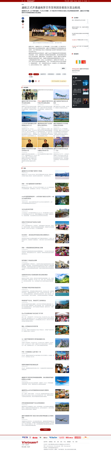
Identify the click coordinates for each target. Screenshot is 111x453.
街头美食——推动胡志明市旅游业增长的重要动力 (35, 235)
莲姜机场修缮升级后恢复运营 (30, 364)
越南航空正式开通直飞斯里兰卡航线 (32, 171)
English (71, 0)
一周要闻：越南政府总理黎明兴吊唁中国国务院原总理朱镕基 (77, 91)
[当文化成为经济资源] (62, 213)
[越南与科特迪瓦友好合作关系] (80, 61)
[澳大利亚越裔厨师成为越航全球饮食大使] (45, 142)
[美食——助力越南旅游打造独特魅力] (62, 187)
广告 (73, 441)
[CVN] (61, 437)
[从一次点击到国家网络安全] (85, 83)
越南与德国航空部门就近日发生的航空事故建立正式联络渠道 (37, 416)
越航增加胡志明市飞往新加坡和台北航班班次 (45, 124)
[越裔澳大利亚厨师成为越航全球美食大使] (29, 142)
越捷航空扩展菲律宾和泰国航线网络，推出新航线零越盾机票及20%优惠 (37, 378)
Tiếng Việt (67, 0)
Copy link (23, 27)
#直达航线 (58, 74)
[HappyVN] (85, 437)
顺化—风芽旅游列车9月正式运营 (78, 20)
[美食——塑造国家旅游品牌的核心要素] (62, 251)
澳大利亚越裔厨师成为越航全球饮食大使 (45, 149)
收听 (76, 84)
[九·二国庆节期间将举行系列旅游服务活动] (62, 342)
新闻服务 (69, 441)
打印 (23, 24)
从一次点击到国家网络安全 (77, 81)
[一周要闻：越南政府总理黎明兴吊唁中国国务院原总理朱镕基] (85, 91)
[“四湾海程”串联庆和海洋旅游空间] (62, 291)
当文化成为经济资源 (27, 209)
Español (79, 0)
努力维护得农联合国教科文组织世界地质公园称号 (80, 34)
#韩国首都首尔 (51, 74)
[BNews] (40, 437)
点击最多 (76, 17)
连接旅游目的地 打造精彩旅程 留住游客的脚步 (35, 274)
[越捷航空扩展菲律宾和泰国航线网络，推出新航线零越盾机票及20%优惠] (62, 381)
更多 (25, 168)
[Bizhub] (45, 437)
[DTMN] (69, 437)
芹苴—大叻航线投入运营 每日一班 (31, 352)
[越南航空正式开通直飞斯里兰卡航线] (62, 174)
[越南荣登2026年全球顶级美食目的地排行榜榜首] (62, 394)
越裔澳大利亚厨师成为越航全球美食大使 (29, 149)
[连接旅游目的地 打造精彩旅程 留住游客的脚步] (62, 278)
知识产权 (45, 441)
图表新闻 (76, 54)
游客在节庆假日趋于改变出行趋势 (31, 222)
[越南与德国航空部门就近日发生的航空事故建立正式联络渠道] (62, 419)
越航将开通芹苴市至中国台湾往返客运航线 (29, 102)
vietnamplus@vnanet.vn (53, 447)
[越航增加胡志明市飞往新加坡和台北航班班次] (45, 117)
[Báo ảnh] (78, 437)
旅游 (23, 4)
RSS (55, 441)
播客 (76, 78)
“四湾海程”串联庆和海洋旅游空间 (31, 287)
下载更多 (45, 429)
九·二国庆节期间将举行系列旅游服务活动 (33, 339)
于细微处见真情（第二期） (82, 39)
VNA (65, 441)
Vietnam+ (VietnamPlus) (31, 1)
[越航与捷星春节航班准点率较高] (61, 94)
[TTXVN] (24, 437)
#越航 (30, 74)
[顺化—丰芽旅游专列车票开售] (62, 330)
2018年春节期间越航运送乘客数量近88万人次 (29, 124)
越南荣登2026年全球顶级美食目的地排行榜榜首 (35, 390)
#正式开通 (36, 74)
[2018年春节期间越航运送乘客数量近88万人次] (29, 117)
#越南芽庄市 (43, 74)
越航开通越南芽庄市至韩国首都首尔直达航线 (60, 124)
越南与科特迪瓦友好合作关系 (80, 69)
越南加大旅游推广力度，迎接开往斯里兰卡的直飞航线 (80, 28)
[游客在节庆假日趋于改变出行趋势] (62, 225)
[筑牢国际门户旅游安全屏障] (62, 264)
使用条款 (50, 441)
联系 (76, 441)
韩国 (65, 74)
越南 (31, 76)
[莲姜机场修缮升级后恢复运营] (62, 368)
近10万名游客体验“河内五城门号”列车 (32, 313)
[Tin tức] (35, 437)
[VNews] (30, 437)
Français (75, 0)
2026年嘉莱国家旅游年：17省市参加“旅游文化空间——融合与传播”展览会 (38, 197)
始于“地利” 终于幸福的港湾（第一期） (80, 47)
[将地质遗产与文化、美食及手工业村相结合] (62, 304)
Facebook (23, 18)
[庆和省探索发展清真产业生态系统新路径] (62, 406)
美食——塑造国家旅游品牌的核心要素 (32, 247)
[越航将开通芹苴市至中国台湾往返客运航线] (29, 94)
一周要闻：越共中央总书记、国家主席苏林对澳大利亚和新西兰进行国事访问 (77, 101)
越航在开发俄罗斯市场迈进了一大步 (60, 149)
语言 (61, 441)
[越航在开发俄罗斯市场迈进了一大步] (61, 142)
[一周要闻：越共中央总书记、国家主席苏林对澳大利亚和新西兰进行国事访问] (85, 101)
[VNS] (53, 437)
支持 (58, 441)
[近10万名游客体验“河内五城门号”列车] (62, 317)
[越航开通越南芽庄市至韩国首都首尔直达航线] (61, 117)
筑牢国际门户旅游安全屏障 (29, 260)
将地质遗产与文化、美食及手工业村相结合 (34, 300)
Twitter (23, 21)
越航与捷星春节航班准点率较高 (60, 102)
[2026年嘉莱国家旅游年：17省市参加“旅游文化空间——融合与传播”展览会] (62, 200)
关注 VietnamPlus (55, 81)
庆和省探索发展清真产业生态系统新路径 (33, 403)
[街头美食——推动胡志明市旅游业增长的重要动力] (62, 238)
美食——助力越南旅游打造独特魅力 (32, 183)
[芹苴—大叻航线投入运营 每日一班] (62, 355)
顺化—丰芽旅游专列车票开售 (30, 326)
